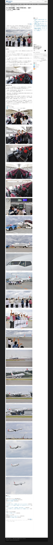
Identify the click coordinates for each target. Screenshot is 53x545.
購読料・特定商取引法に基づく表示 (19, 538)
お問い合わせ (24, 538)
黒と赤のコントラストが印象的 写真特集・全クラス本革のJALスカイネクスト (18, 505)
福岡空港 (38, 60)
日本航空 (43, 60)
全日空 (42, 58)
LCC (37, 54)
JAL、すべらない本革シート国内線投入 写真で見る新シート (16, 507)
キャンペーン (38, 61)
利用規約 (14, 538)
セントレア (44, 57)
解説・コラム (34, 4)
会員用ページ (39, 4)
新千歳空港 (36, 58)
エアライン (14, 4)
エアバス (42, 54)
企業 (30, 4)
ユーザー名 (30, 1)
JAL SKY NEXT (8, 496)
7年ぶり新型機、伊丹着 (13, 517)
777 (33, 58)
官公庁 (27, 4)
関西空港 (41, 61)
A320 (37, 58)
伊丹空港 (39, 58)
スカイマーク (35, 61)
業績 (24, 4)
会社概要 (7, 538)
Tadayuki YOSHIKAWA (10, 10)
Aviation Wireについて (10, 538)
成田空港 (36, 57)
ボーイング (39, 54)
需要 (20, 4)
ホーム (7, 4)
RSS (35, 68)
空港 (18, 4)
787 (46, 57)
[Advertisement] (40, 11)
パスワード (38, 1)
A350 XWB (40, 60)
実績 (40, 58)
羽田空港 (45, 55)
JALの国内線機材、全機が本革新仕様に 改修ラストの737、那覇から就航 (18, 8)
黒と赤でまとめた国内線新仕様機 (12, 499)
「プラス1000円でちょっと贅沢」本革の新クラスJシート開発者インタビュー (18, 508)
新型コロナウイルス (40, 57)
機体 (10, 4)
